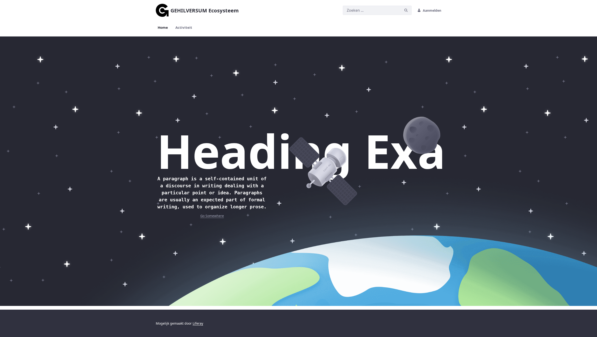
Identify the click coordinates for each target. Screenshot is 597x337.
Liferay (198, 323)
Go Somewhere (212, 216)
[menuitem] (163, 27)
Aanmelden (432, 10)
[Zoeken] (406, 10)
